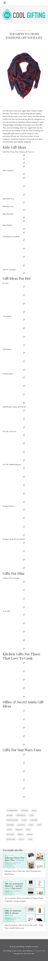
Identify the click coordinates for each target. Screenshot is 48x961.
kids (28, 830)
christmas (20, 815)
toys (30, 839)
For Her (34, 820)
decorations (12, 820)
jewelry (19, 830)
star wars (11, 839)
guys (39, 825)
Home (9, 830)
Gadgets (21, 825)
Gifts (30, 30)
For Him (10, 825)
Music (20, 834)
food (24, 820)
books (9, 815)
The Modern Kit (39, 951)
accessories (12, 810)
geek (31, 825)
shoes (29, 834)
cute (31, 815)
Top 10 (21, 839)
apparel (24, 810)
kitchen (10, 834)
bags (34, 810)
